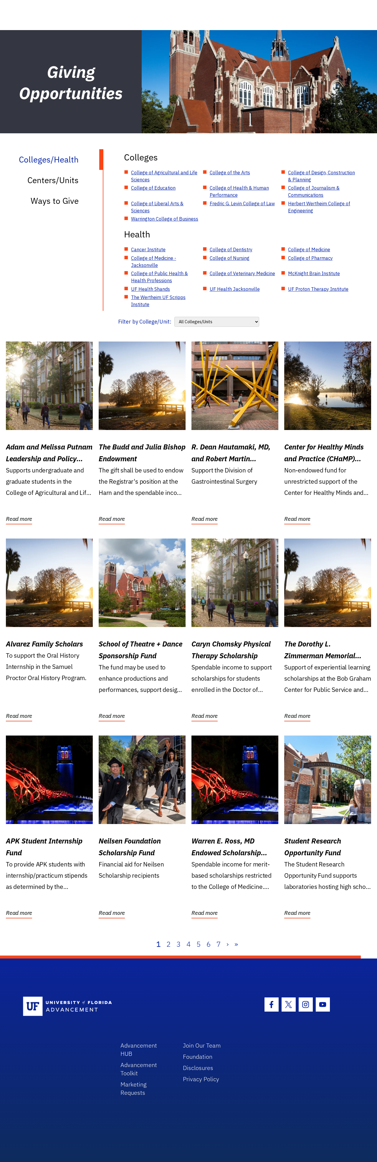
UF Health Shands (150, 289)
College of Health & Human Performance (239, 191)
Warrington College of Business (164, 219)
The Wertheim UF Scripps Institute (158, 300)
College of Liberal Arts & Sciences (157, 207)
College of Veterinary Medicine (242, 273)
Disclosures (198, 1068)
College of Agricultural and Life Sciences (164, 176)
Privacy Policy (201, 1079)
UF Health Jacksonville (235, 289)
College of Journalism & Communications (314, 191)
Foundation (197, 1057)
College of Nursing (229, 258)
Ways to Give (55, 200)
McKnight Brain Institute (314, 273)
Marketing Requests (133, 1088)
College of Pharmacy (310, 258)
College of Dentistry (231, 249)
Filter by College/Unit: (144, 321)
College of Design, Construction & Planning (321, 176)
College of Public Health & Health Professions (159, 276)
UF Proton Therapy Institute (318, 289)
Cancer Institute (148, 249)
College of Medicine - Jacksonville (153, 261)
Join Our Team (202, 1045)
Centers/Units (53, 180)
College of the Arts (230, 172)
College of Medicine (309, 249)
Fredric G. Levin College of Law (242, 203)
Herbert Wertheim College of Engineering (319, 207)
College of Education (153, 188)
